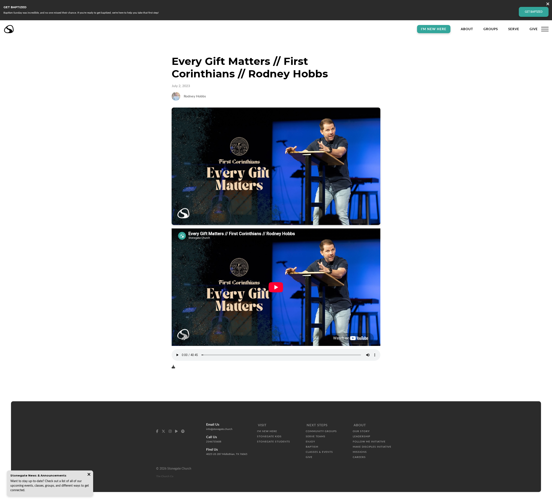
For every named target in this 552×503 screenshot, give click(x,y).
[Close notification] (89, 474)
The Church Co (164, 476)
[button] (545, 29)
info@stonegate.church (219, 429)
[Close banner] (547, 4)
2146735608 (213, 441)
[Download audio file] (173, 366)
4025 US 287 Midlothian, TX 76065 (226, 454)
